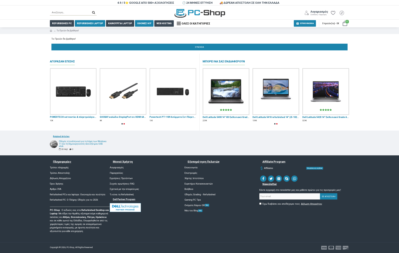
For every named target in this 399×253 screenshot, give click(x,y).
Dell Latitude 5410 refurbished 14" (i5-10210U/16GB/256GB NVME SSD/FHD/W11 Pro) (275, 117)
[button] (122, 123)
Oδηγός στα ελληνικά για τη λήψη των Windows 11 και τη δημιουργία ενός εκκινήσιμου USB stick (82, 143)
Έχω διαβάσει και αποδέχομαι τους (292, 203)
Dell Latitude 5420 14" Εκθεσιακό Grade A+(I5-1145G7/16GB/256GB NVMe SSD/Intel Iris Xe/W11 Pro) (325, 117)
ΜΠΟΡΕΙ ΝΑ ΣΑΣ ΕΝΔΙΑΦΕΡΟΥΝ (224, 61)
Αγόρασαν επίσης (62, 61)
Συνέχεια (199, 47)
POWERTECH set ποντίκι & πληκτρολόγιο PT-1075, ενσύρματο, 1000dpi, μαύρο (73, 117)
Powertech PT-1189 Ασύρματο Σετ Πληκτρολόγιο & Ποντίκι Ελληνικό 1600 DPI (172, 117)
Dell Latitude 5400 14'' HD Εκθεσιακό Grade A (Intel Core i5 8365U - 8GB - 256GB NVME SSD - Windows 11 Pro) (226, 117)
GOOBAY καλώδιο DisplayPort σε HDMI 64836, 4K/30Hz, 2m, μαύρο (123, 117)
